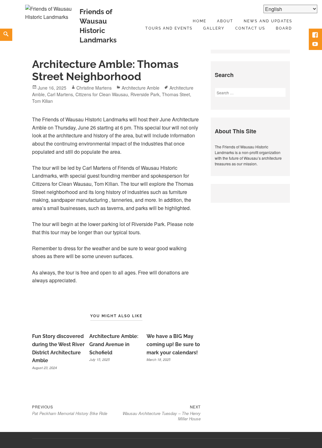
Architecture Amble (140, 88)
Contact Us (250, 28)
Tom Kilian (42, 101)
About (225, 21)
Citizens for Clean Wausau (101, 94)
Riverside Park (144, 94)
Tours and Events (168, 28)
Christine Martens (94, 88)
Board (284, 28)
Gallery (214, 28)
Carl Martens (60, 94)
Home (199, 21)
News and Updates (268, 21)
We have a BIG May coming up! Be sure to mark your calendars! (173, 344)
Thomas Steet (176, 94)
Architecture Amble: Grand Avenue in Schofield (113, 344)
